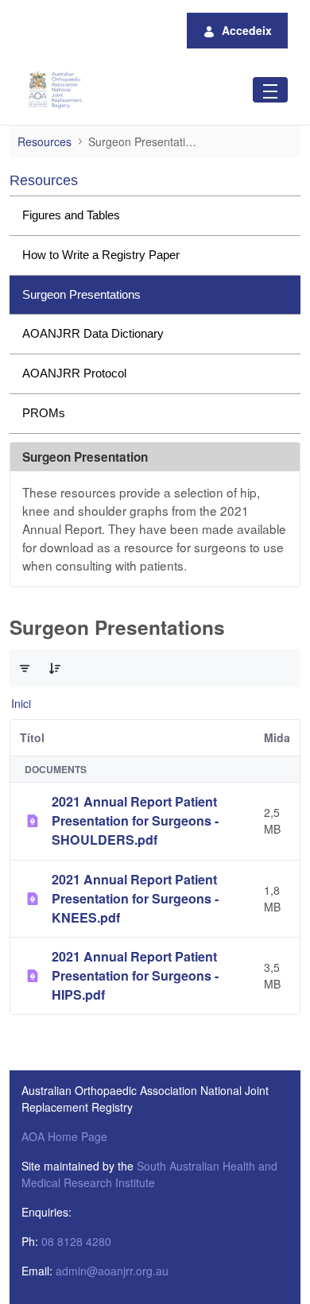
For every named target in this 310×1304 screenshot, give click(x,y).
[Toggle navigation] (270, 89)
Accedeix (247, 30)
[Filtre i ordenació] (24, 668)
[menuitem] (155, 215)
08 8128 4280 (76, 1241)
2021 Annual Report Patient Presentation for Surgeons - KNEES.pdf (135, 898)
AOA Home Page (64, 1136)
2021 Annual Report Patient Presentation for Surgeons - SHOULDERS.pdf (135, 820)
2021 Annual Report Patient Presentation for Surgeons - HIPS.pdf (135, 975)
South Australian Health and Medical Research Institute (149, 1174)
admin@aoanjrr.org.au (112, 1271)
